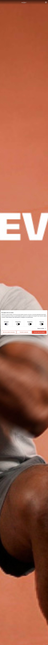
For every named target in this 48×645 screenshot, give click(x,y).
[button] (46, 2)
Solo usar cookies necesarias (9, 332)
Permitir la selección (24, 332)
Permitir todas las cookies (39, 332)
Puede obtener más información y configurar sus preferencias (19, 317)
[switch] (18, 324)
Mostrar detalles (41, 328)
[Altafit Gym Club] (24, 2)
